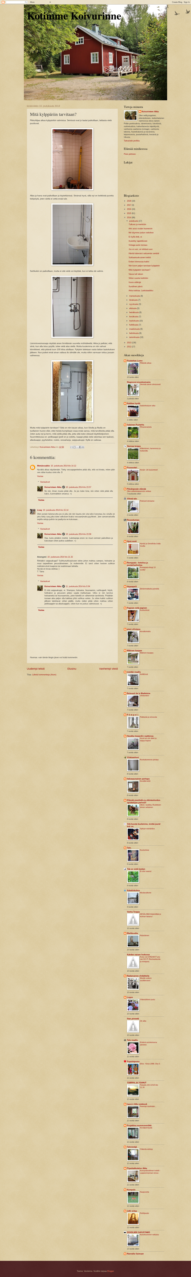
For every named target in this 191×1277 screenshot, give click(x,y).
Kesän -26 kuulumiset (149, 470)
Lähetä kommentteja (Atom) (44, 675)
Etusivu (71, 668)
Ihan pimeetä (133, 1019)
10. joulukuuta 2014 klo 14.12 (63, 466)
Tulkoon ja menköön (137, 224)
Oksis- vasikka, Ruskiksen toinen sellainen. (150, 806)
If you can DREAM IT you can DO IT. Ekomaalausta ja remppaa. (150, 959)
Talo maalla (132, 1040)
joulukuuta (134, 221)
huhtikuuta (134, 325)
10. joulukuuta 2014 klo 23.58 (78, 534)
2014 (129, 217)
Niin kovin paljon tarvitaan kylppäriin (144, 266)
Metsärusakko (43, 466)
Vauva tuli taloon (136, 274)
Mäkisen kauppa (134, 650)
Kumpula (131, 1190)
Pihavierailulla (146, 427)
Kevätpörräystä (146, 1128)
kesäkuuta (134, 316)
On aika (143, 1021)
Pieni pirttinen (130, 154)
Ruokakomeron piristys (149, 760)
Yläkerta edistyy (146, 1149)
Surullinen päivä (135, 286)
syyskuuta (134, 304)
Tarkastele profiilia (132, 141)
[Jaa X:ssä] (77, 447)
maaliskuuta (134, 329)
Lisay (39, 510)
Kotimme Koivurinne (74, 15)
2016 (129, 209)
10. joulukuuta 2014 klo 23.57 (78, 487)
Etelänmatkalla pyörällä (149, 589)
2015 (129, 213)
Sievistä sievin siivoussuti (150, 384)
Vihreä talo (132, 499)
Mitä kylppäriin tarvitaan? (139, 270)
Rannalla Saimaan (135, 1254)
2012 (129, 347)
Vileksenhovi (133, 757)
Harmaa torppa (134, 446)
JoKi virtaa (132, 1211)
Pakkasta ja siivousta (148, 717)
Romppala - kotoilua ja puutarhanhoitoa (137, 564)
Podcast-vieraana (147, 501)
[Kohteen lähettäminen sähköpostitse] (71, 447)
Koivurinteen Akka (52, 487)
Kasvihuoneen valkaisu (149, 1235)
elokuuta (133, 308)
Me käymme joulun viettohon (141, 232)
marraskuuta (135, 296)
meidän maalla (134, 672)
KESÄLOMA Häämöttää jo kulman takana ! (150, 915)
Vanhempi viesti (108, 668)
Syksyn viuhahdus (147, 829)
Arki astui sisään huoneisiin (140, 228)
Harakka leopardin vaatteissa (140, 736)
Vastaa (40, 476)
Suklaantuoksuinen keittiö (140, 257)
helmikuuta (134, 333)
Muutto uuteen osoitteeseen (146, 979)
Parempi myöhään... (148, 1106)
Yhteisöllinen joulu (147, 1000)
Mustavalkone (145, 893)
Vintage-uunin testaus (138, 245)
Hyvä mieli (132, 541)
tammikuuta (134, 337)
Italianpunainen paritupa (138, 779)
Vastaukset (45, 482)
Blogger (110, 1271)
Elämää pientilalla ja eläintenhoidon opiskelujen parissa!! (143, 801)
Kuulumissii (144, 610)
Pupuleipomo (133, 1061)
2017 (129, 205)
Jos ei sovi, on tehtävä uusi (141, 249)
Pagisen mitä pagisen (137, 608)
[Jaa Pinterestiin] (82, 447)
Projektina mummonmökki (139, 1125)
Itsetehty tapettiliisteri (138, 241)
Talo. (129, 848)
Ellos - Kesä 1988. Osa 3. (150, 1064)
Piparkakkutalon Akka (137, 1168)
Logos (130, 997)
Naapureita (144, 1192)
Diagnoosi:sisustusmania (138, 382)
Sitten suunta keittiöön (138, 278)
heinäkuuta (134, 312)
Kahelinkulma (133, 890)
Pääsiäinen (144, 935)
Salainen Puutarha (135, 425)
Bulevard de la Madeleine (138, 693)
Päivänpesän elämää (136, 489)
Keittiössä (144, 674)
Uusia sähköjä (135, 282)
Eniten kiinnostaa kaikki (139, 262)
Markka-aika (132, 933)
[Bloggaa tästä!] (74, 447)
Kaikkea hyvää (133, 403)
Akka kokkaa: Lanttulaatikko (141, 290)
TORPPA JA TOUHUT (136, 1083)
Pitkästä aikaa (145, 363)
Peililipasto (144, 1213)
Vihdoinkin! (144, 696)
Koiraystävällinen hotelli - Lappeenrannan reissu (150, 1172)
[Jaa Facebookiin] (80, 447)
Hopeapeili (132, 586)
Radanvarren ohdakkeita (138, 976)
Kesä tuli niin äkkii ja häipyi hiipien (148, 739)
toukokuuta (134, 321)
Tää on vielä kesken (136, 869)
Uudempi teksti (36, 668)
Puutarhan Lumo (135, 361)
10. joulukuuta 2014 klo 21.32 (60, 557)
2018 (129, 201)
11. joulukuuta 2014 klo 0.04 (78, 586)
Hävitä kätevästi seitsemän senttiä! (144, 253)
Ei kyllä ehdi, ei (135, 237)
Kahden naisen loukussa (138, 954)
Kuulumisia (144, 850)
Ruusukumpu (133, 520)
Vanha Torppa (133, 912)
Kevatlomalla (145, 631)
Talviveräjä (132, 1147)
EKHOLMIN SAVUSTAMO (138, 1232)
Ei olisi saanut (145, 871)
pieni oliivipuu (133, 629)
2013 (129, 342)
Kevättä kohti (145, 781)
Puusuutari (132, 467)
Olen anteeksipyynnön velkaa (139, 491)
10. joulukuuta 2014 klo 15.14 (55, 510)
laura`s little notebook (137, 1104)
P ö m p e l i (132, 715)
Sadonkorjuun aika (147, 406)
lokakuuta (133, 300)
